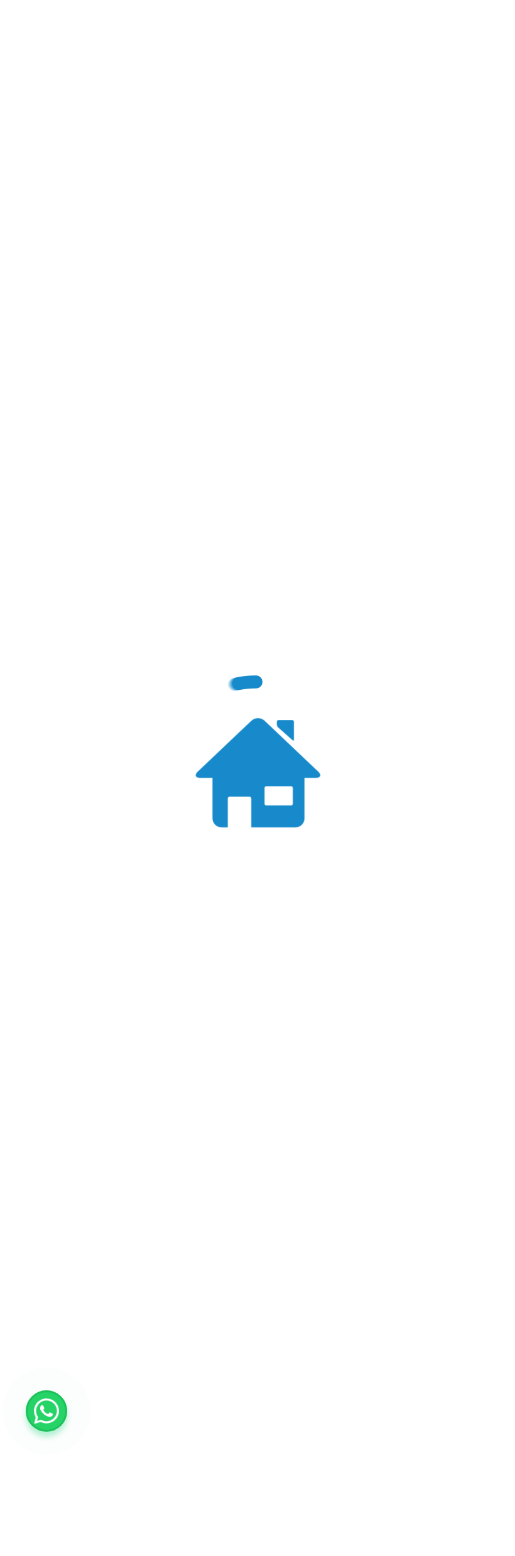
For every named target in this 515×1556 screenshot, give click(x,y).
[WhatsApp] (46, 1411)
